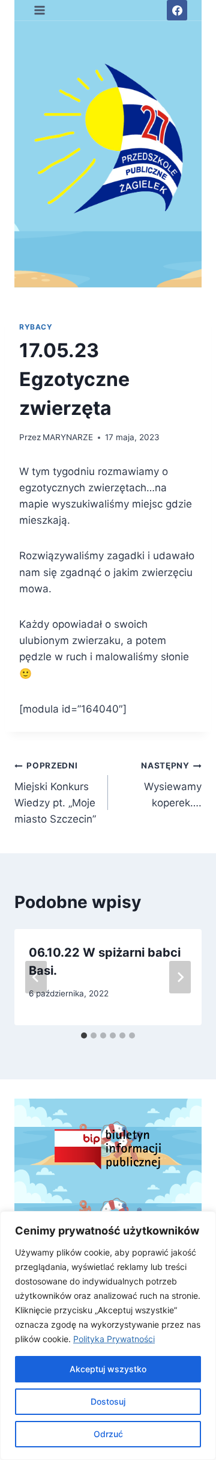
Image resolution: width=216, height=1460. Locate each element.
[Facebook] (177, 10)
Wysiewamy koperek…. (171, 785)
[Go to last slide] (36, 977)
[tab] (84, 1035)
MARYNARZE (68, 437)
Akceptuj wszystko (108, 1369)
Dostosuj (108, 1401)
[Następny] (180, 977)
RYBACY (36, 326)
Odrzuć (108, 1434)
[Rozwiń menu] (40, 10)
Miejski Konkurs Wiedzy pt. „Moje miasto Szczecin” (55, 793)
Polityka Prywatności (114, 1339)
